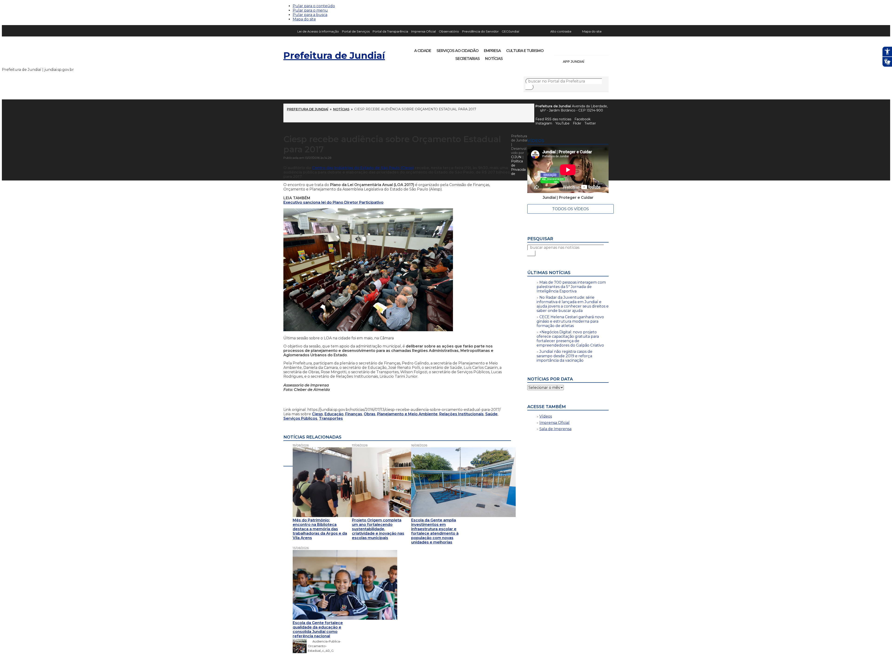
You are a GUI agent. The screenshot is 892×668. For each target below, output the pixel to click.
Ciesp (317, 414)
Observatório (449, 31)
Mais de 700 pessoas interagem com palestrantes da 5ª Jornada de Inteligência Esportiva (571, 286)
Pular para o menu (310, 10)
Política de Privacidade (518, 167)
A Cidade (422, 51)
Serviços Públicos (300, 418)
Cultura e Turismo (525, 51)
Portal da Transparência (390, 31)
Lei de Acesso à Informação (318, 31)
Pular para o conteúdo (314, 6)
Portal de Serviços (356, 31)
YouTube (582, 49)
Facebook (582, 119)
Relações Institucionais (461, 414)
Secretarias (467, 58)
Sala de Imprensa (555, 429)
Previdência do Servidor (480, 31)
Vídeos (545, 416)
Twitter (590, 123)
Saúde (491, 414)
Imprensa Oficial (423, 31)
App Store (589, 61)
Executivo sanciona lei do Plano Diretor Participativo (333, 202)
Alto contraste (560, 31)
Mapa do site (304, 19)
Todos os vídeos (570, 209)
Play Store (597, 61)
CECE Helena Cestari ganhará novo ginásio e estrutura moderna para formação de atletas (570, 321)
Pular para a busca (310, 15)
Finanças (353, 414)
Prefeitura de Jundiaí (334, 55)
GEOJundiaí (510, 31)
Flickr (598, 49)
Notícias (494, 58)
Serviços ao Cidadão (457, 51)
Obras (369, 414)
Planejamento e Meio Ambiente (407, 414)
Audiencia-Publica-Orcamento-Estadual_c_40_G (324, 645)
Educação (334, 414)
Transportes (331, 418)
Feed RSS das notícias (553, 119)
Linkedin (590, 49)
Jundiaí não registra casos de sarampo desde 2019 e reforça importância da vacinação (564, 356)
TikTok (574, 49)
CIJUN (516, 157)
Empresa (492, 51)
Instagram (566, 49)
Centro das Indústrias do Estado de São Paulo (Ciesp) (363, 168)
